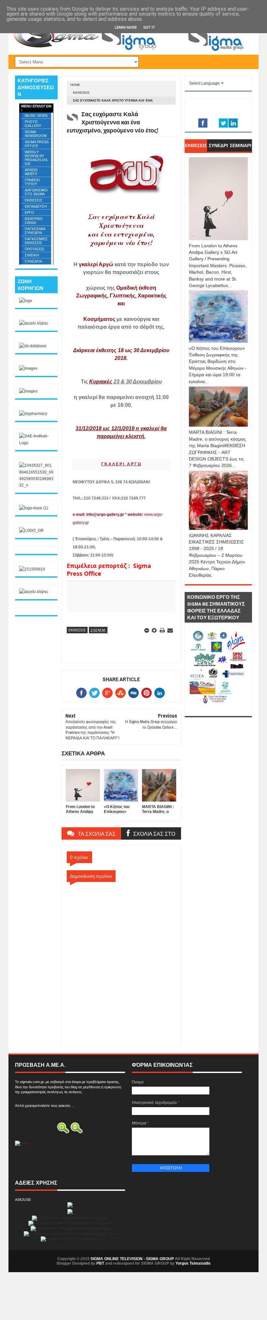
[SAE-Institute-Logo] (36, 443)
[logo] (25, 300)
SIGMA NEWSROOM (36, 134)
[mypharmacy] (33, 413)
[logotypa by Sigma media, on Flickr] (218, 708)
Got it (149, 27)
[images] (28, 368)
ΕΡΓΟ (29, 212)
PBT (100, 1263)
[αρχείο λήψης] (33, 323)
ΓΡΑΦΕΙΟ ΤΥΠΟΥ (32, 182)
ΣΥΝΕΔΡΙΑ (33, 261)
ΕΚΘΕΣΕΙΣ (81, 92)
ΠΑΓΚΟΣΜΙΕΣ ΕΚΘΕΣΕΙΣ (36, 241)
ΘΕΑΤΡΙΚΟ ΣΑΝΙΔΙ (34, 221)
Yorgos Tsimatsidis (193, 1263)
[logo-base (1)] (33, 508)
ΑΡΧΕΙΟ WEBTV (31, 172)
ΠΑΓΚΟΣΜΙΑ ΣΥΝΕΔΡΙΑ (35, 231)
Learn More (126, 27)
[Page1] (174, 50)
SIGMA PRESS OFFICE (37, 144)
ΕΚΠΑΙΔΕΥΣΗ (36, 206)
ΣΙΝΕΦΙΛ (32, 255)
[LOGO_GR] (31, 530)
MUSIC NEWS (36, 115)
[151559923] (32, 569)
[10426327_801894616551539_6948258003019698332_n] (36, 485)
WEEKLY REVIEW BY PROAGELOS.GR (36, 158)
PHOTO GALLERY (33, 124)
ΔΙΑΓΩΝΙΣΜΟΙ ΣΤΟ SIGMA (36, 192)
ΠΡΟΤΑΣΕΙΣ (35, 249)
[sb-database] (33, 346)
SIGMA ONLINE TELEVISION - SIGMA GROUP (132, 1259)
